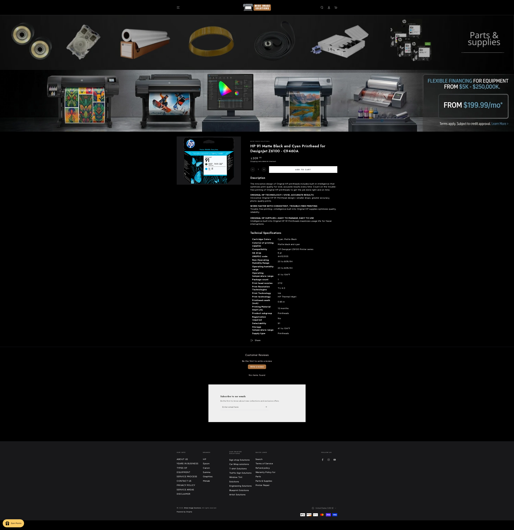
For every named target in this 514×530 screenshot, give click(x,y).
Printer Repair (262, 485)
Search (259, 459)
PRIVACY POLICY (186, 485)
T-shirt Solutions (238, 468)
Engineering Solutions (240, 486)
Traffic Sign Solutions (240, 473)
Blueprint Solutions (239, 490)
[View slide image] (257, 101)
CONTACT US (184, 481)
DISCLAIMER (183, 494)
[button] (321, 7)
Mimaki (206, 481)
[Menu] (178, 7)
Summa (206, 472)
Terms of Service (264, 463)
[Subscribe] (267, 407)
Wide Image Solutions (259, 141)
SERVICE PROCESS (187, 476)
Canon (206, 468)
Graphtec (208, 476)
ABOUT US (182, 459)
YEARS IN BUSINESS (187, 463)
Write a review (257, 366)
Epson (206, 463)
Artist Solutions (237, 494)
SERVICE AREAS (185, 489)
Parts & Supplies (264, 481)
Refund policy (263, 468)
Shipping (254, 161)
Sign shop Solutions (239, 460)
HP (204, 459)
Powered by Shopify (184, 512)
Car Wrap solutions (239, 464)
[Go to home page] (257, 7)
